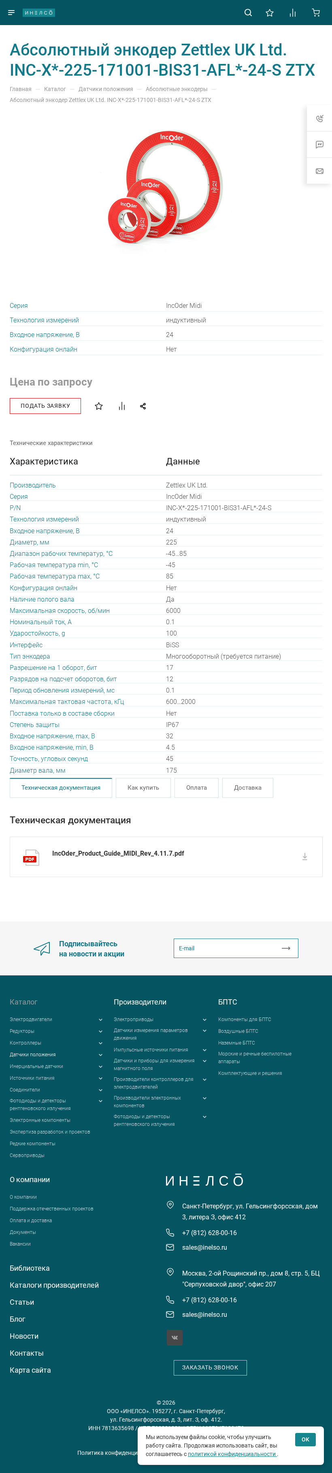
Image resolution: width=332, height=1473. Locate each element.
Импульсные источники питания (151, 1050)
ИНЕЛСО (39, 12)
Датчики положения (33, 1055)
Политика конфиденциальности (120, 1453)
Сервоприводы (27, 1155)
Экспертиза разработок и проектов (50, 1132)
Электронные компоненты (40, 1120)
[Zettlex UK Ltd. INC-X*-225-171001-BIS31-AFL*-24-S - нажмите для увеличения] (166, 188)
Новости (24, 1336)
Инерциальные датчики (36, 1066)
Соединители (25, 1090)
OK (305, 1439)
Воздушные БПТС (238, 1031)
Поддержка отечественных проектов (52, 1209)
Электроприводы (133, 1019)
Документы (23, 1232)
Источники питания (32, 1078)
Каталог (24, 1002)
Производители (140, 1002)
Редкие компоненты (32, 1144)
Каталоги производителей (54, 1285)
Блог (18, 1319)
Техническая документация (60, 787)
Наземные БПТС (236, 1043)
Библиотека (30, 1268)
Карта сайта (30, 1370)
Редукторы (22, 1031)
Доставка (248, 787)
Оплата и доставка (31, 1220)
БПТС (227, 1002)
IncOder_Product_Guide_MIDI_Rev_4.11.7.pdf (118, 853)
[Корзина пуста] (316, 12)
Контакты (27, 1353)
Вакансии (20, 1244)
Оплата (196, 787)
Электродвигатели (31, 1019)
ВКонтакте (175, 1338)
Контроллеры (25, 1043)
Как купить (143, 787)
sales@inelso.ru (204, 1247)
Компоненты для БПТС (244, 1019)
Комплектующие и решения (250, 1073)
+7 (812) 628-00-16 (209, 1233)
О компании (30, 1179)
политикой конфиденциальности (232, 1454)
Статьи (22, 1302)
